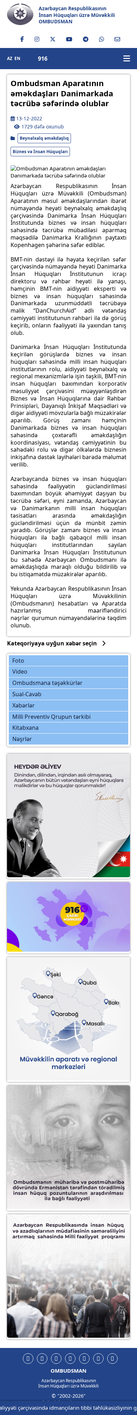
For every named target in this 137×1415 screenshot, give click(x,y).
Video (19, 671)
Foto (18, 660)
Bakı (114, 1002)
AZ (9, 58)
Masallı (96, 1022)
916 (42, 58)
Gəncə (46, 996)
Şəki (55, 975)
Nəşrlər (22, 739)
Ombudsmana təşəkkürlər (47, 683)
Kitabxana (25, 727)
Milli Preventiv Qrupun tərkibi (51, 717)
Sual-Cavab (26, 694)
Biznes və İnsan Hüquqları (40, 152)
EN (17, 58)
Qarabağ (67, 1014)
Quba (90, 982)
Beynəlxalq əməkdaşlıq (44, 138)
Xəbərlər (23, 705)
